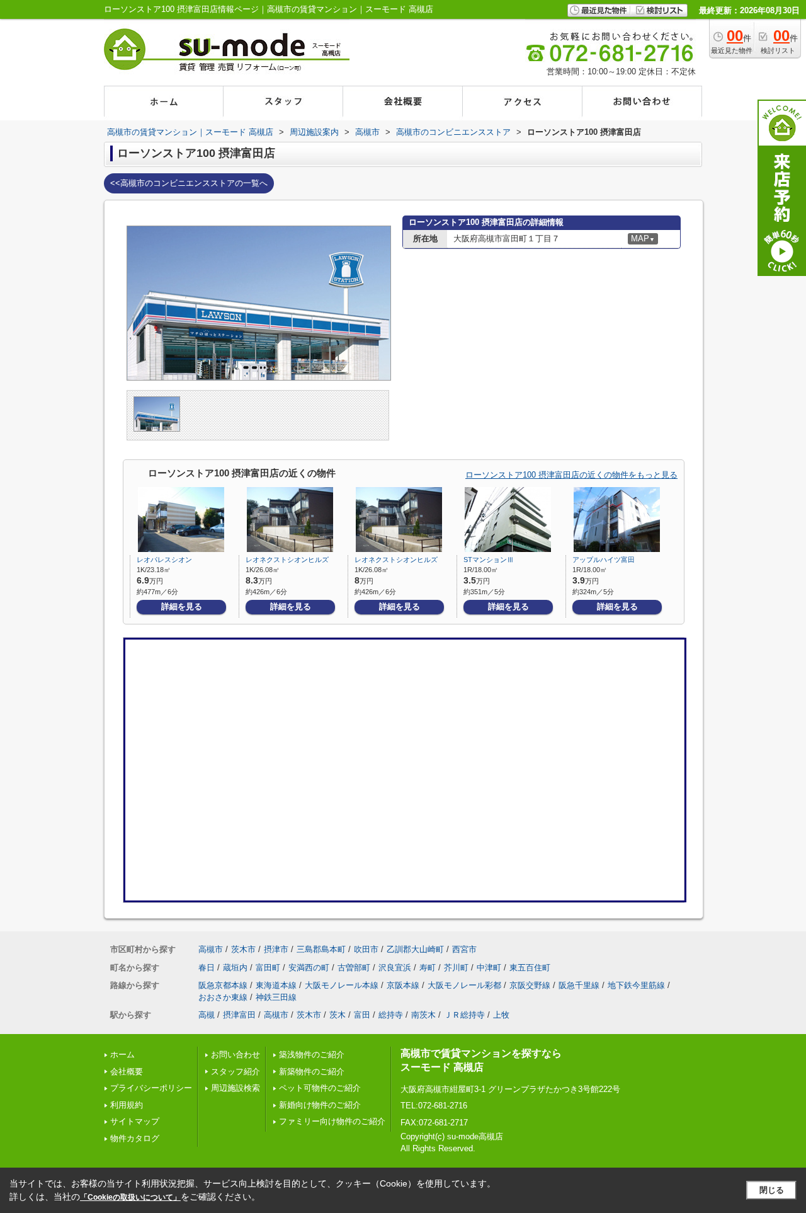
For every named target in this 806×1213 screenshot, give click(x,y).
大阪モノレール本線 (341, 985)
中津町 (489, 967)
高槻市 (210, 949)
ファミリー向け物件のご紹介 (332, 1121)
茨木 (337, 1015)
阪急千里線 (579, 985)
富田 (362, 1015)
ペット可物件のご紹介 (320, 1088)
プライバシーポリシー (151, 1088)
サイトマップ (134, 1121)
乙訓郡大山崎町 (415, 949)
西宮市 (464, 949)
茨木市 (243, 949)
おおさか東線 (222, 997)
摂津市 (276, 949)
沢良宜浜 (394, 967)
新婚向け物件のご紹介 (320, 1105)
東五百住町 (529, 967)
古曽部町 (354, 967)
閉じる (771, 1190)
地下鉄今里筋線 (636, 985)
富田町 (268, 967)
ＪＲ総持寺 (464, 1015)
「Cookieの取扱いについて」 (130, 1197)
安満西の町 (308, 967)
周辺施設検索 (235, 1088)
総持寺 (390, 1015)
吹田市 (366, 949)
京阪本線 (403, 985)
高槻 (206, 1015)
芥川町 (456, 967)
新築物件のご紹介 (311, 1071)
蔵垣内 (235, 967)
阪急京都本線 (222, 985)
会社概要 (126, 1071)
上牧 (501, 1015)
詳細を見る (181, 606)
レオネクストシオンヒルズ (287, 559)
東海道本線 (276, 985)
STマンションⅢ (488, 559)
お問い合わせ (235, 1054)
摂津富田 (239, 1015)
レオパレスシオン (164, 559)
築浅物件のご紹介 (311, 1054)
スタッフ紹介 (235, 1071)
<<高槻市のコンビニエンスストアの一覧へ (189, 183)
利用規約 (126, 1105)
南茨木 (423, 1015)
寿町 (427, 967)
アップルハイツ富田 (603, 559)
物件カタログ (134, 1138)
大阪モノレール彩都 (464, 985)
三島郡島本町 (321, 949)
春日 (206, 967)
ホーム (122, 1054)
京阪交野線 (529, 985)
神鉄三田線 (276, 997)
